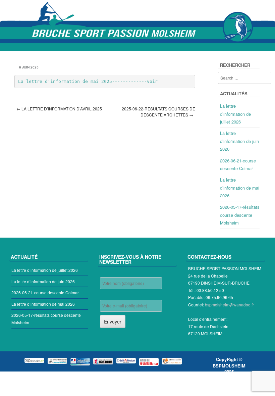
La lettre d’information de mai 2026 (239, 188)
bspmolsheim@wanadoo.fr (229, 304)
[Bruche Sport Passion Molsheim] (137, 21)
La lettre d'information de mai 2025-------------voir (88, 81)
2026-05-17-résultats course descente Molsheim (240, 215)
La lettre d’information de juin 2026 (239, 141)
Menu (137, 47)
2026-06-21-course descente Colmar (45, 292)
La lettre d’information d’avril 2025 (59, 108)
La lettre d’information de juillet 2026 (235, 114)
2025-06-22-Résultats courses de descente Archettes (158, 112)
